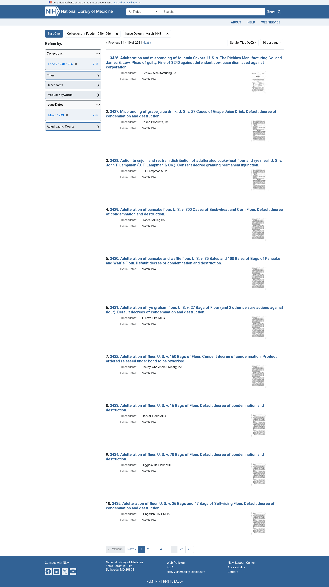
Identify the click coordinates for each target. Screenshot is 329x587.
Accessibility (236, 567)
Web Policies (176, 563)
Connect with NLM (57, 563)
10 (271, 42)
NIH (158, 581)
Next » (147, 42)
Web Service (270, 22)
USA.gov (177, 581)
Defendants (55, 85)
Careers (233, 572)
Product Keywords (60, 95)
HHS (166, 581)
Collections (55, 53)
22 (181, 549)
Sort (242, 42)
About (236, 22)
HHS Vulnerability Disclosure (186, 572)
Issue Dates (55, 104)
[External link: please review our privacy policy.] (48, 571)
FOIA (170, 567)
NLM (149, 581)
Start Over (54, 33)
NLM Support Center (241, 563)
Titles (51, 75)
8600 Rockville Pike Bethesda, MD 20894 (120, 567)
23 (189, 549)
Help (251, 22)
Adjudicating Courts (60, 126)
